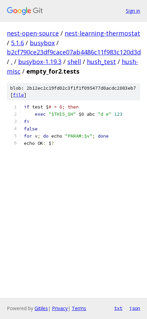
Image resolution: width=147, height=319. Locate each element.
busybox (42, 43)
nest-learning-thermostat (102, 33)
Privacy (60, 308)
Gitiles (41, 308)
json (134, 308)
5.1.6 (17, 43)
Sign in (133, 11)
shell (74, 62)
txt (118, 308)
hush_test (101, 62)
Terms (79, 308)
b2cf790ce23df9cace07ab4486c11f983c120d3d (74, 52)
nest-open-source (33, 33)
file (18, 95)
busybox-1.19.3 (40, 62)
